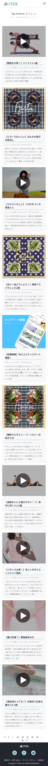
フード (7, 144)
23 (37, 737)
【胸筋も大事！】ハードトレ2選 (21, 63)
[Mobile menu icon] (44, 3)
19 (18, 737)
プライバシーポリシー (29, 760)
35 (22, 740)
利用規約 (41, 760)
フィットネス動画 (11, 67)
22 (32, 737)
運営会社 (7, 760)
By (22, 67)
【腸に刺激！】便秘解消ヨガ (19, 637)
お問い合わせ (16, 760)
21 (27, 737)
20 (23, 737)
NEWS (7, 362)
